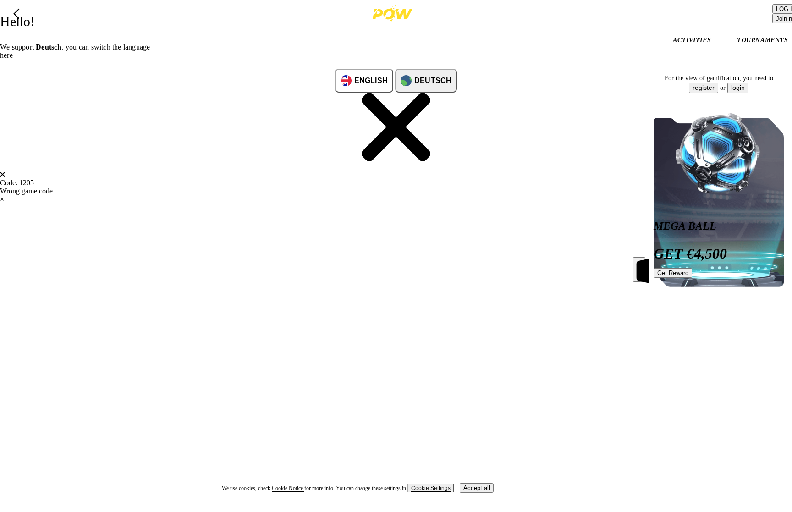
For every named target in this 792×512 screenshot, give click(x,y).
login (738, 87)
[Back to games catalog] (16, 13)
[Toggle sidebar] (638, 269)
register (704, 87)
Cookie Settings (431, 488)
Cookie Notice (288, 488)
